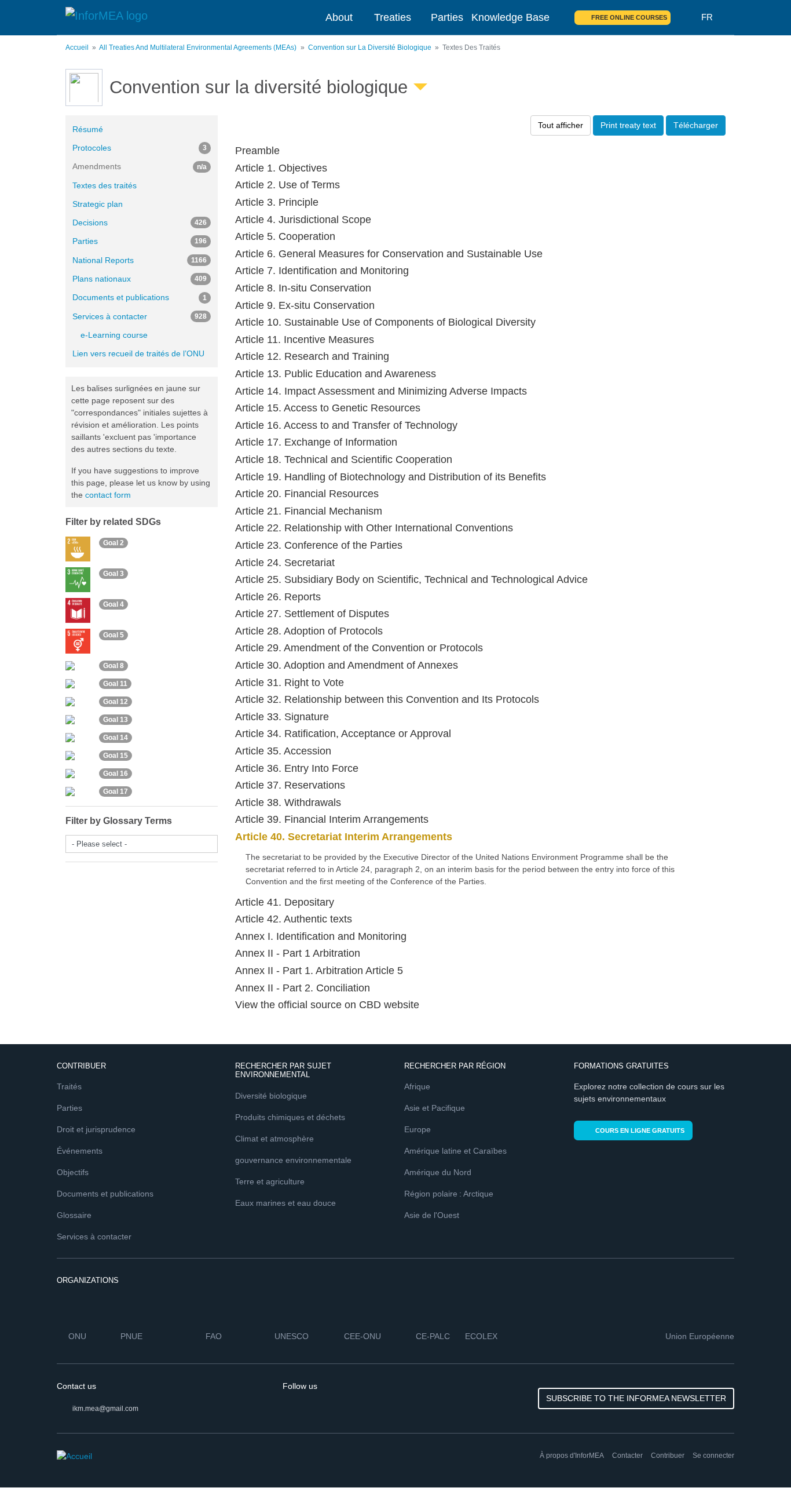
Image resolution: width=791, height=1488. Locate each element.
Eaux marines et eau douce (285, 1203)
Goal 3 (113, 574)
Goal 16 (115, 773)
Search (686, 17)
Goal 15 (115, 756)
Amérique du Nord (437, 1172)
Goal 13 (115, 720)
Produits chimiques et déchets (290, 1117)
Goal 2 (113, 543)
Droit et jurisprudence (96, 1129)
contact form (108, 494)
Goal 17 (115, 791)
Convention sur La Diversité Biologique (369, 47)
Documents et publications (139, 297)
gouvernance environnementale (293, 1160)
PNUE (131, 1336)
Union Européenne (699, 1336)
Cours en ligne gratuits (639, 1130)
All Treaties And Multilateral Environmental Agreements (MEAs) (197, 47)
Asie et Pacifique (434, 1108)
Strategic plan (97, 204)
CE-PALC (433, 1336)
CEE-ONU (362, 1336)
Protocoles (139, 147)
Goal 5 (113, 635)
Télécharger (695, 125)
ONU (77, 1336)
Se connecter (713, 1455)
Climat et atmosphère (274, 1138)
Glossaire (74, 1215)
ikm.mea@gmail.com (105, 1409)
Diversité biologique (271, 1095)
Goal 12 (115, 702)
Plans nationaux (139, 278)
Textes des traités (104, 185)
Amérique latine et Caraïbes (455, 1150)
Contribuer (667, 1455)
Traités (69, 1086)
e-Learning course (114, 335)
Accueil (77, 47)
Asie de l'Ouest (431, 1215)
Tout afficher (560, 125)
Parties (447, 17)
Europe (417, 1129)
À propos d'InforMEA (572, 1455)
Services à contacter (139, 316)
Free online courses (629, 17)
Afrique (417, 1086)
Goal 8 (113, 666)
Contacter (627, 1455)
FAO (214, 1336)
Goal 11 (115, 684)
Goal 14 (115, 738)
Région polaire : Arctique (448, 1193)
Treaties (392, 17)
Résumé (87, 129)
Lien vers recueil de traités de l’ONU (138, 353)
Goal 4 (113, 604)
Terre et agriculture (270, 1181)
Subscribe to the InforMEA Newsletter (636, 1398)
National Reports (139, 260)
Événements (79, 1150)
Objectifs (73, 1172)
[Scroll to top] (757, 1454)
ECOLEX (481, 1336)
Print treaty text (628, 125)
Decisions (139, 222)
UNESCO (291, 1336)
